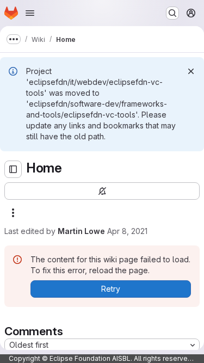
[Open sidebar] (13, 169)
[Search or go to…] (172, 13)
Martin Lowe (81, 231)
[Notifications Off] (102, 191)
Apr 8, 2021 (127, 231)
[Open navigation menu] (30, 13)
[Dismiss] (190, 71)
